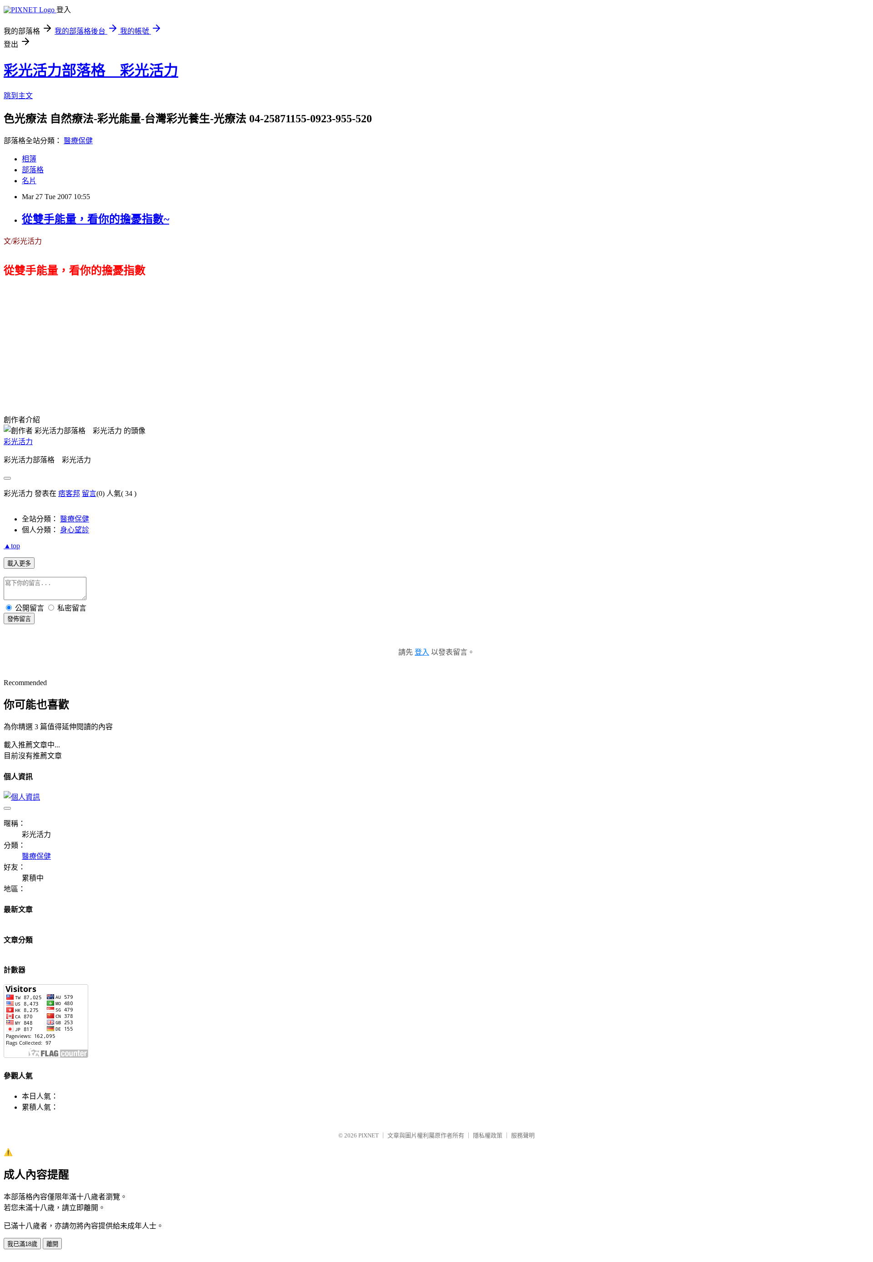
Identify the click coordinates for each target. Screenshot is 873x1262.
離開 (52, 1244)
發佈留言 (19, 619)
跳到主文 (18, 96)
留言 (89, 493)
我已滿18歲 (22, 1244)
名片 (29, 181)
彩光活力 (18, 442)
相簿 (29, 159)
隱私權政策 (487, 1135)
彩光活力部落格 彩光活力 (91, 70)
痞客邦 (69, 493)
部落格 (33, 170)
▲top (12, 546)
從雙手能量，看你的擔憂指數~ (95, 219)
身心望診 (74, 530)
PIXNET (368, 1135)
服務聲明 (523, 1135)
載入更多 (19, 563)
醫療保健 (78, 141)
